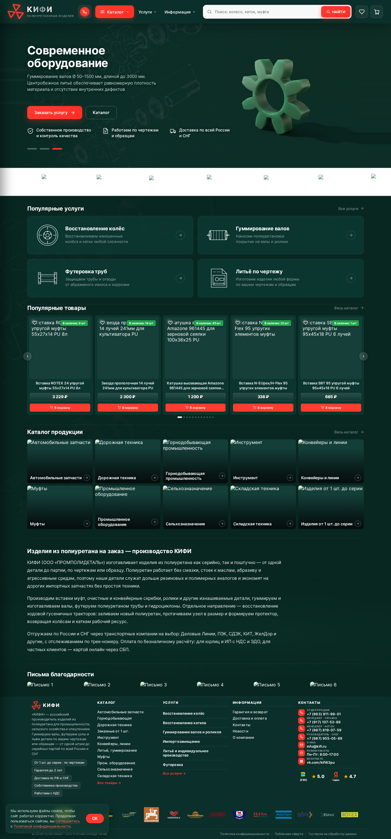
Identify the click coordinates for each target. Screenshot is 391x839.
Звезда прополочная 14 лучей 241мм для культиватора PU (127, 385)
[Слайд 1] (32, 149)
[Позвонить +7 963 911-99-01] (84, 11)
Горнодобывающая (114, 718)
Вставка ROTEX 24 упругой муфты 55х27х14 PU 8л (60, 385)
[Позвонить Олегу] (301, 737)
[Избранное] (362, 11)
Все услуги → (174, 773)
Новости (240, 731)
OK (95, 818)
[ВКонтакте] (301, 761)
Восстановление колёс (183, 713)
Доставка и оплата (250, 718)
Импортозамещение (181, 741)
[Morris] (239, 814)
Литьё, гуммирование (117, 750)
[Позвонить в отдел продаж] (301, 712)
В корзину (62, 407)
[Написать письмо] (301, 745)
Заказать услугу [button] (51, 112)
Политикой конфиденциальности (42, 826)
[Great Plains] (208, 182)
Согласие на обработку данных (333, 834)
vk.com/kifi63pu (321, 763)
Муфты (103, 756)
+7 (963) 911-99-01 (324, 714)
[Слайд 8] (201, 417)
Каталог (101, 112)
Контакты (241, 725)
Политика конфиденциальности (244, 834)
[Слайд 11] (210, 417)
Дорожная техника (114, 725)
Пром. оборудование (116, 763)
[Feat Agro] (95, 182)
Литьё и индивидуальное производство (185, 753)
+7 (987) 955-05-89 (324, 738)
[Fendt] (41, 181)
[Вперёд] (364, 356)
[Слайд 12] (213, 417)
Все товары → (109, 783)
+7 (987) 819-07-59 (324, 730)
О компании (243, 737)
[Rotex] (349, 814)
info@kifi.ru (316, 746)
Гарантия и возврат (250, 712)
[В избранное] (34, 323)
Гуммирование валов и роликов (192, 732)
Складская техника (114, 776)
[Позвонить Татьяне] (301, 720)
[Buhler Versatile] (173, 814)
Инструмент (108, 737)
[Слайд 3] (57, 149)
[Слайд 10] (207, 417)
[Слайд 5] (192, 417)
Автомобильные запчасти (120, 712)
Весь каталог (346, 308)
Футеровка (173, 765)
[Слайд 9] (204, 417)
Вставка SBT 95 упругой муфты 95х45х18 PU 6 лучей (331, 385)
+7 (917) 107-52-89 (324, 722)
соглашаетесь (68, 821)
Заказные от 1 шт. (113, 731)
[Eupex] (151, 182)
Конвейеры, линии (114, 744)
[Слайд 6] (195, 417)
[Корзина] (376, 11)
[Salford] (317, 182)
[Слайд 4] (190, 417)
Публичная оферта (289, 834)
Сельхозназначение (115, 769)
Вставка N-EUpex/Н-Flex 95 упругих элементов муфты (263, 385)
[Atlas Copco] (264, 182)
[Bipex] (305, 814)
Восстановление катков (184, 723)
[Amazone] (151, 814)
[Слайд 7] (198, 417)
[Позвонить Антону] (301, 728)
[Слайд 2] (45, 149)
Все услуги (348, 208)
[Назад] (27, 356)
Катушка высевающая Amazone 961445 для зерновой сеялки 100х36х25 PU (195, 385)
